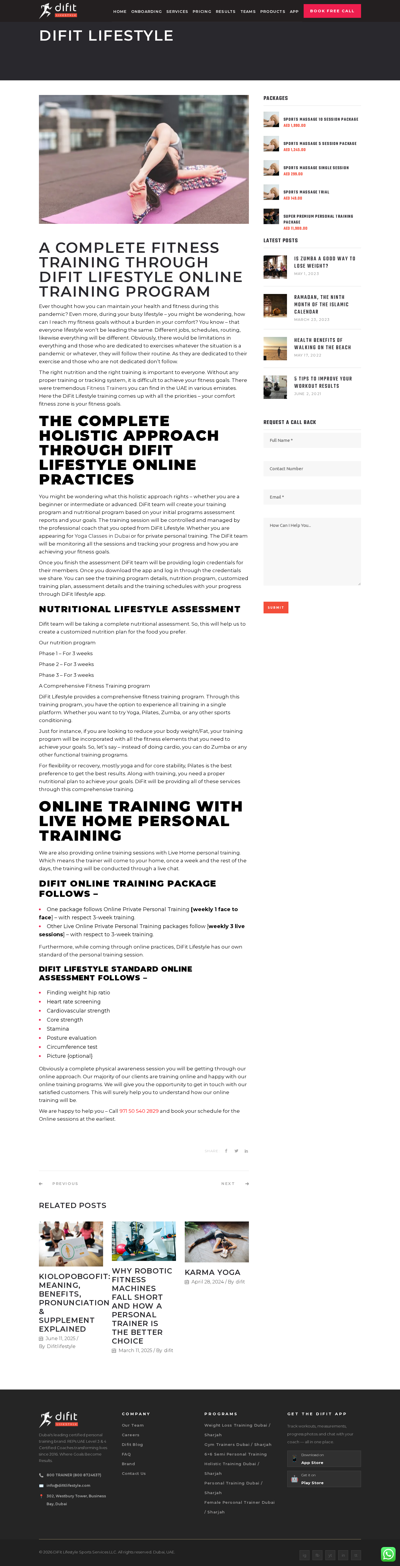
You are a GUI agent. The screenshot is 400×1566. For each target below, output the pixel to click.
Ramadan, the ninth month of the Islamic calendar (321, 304)
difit (168, 1350)
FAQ (126, 1454)
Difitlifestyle (61, 1346)
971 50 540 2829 (139, 1111)
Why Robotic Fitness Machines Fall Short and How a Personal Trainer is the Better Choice (142, 1305)
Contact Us (134, 1473)
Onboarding (146, 11)
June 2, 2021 (307, 394)
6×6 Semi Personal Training (235, 1454)
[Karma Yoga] (217, 1241)
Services (177, 11)
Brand (128, 1463)
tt (356, 1555)
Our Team (133, 1425)
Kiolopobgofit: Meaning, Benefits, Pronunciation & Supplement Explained (75, 1302)
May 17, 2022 (308, 355)
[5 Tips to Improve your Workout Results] (275, 387)
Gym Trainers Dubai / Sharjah (237, 1444)
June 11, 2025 (61, 1338)
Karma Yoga (213, 1272)
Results (226, 11)
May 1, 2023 (306, 273)
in (343, 1555)
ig (304, 1555)
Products (273, 11)
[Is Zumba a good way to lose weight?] (275, 267)
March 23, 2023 (312, 319)
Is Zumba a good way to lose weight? (325, 263)
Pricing (202, 11)
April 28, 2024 (208, 1282)
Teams (248, 11)
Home (120, 11)
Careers (131, 1434)
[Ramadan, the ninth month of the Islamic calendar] (275, 305)
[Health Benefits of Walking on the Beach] (275, 348)
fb (317, 1555)
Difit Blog (132, 1444)
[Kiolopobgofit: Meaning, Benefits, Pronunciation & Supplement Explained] (71, 1243)
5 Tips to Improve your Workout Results (323, 383)
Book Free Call (332, 10)
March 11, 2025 (135, 1350)
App (294, 11)
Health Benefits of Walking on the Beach (322, 344)
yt (330, 1555)
